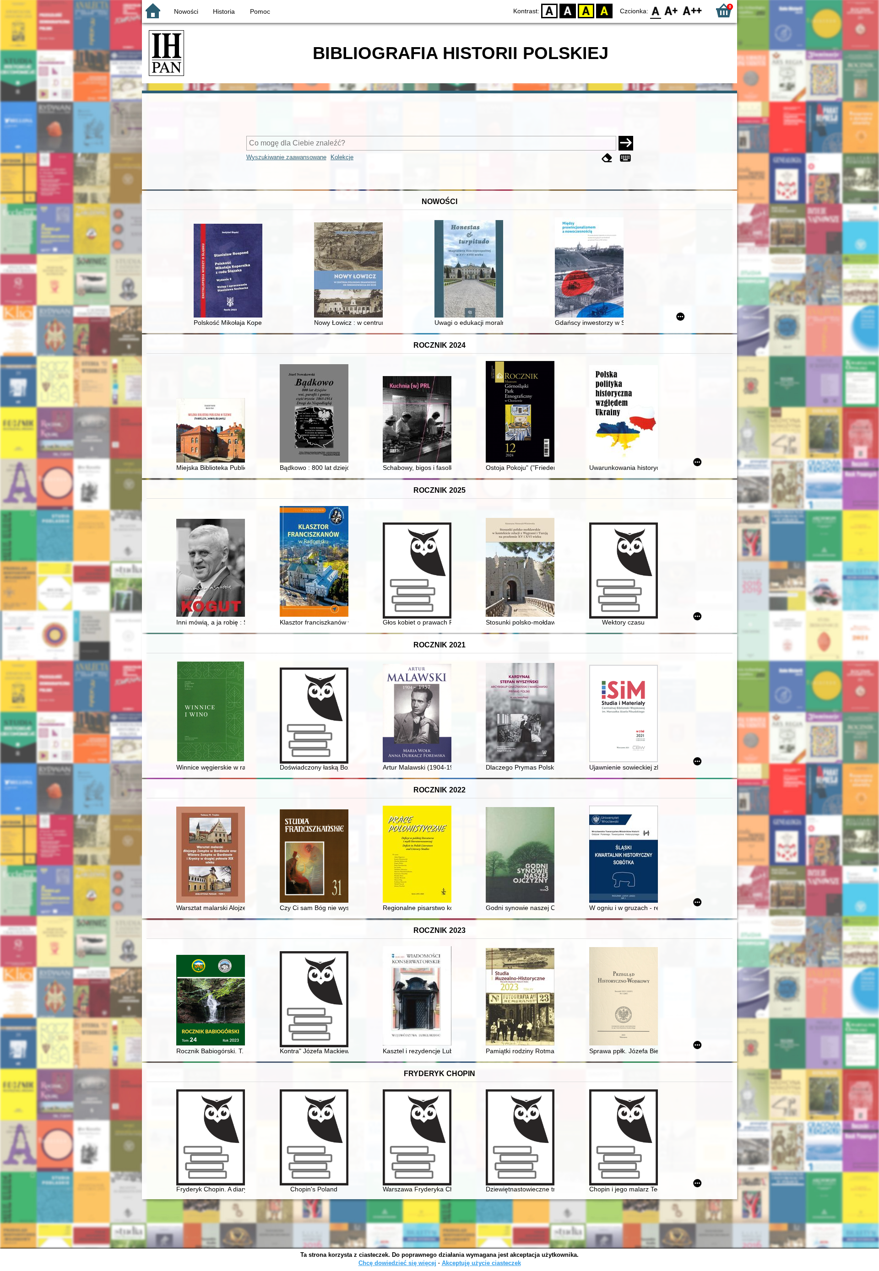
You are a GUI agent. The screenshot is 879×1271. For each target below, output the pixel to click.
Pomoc (260, 11)
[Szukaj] (626, 143)
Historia (224, 11)
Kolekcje (342, 157)
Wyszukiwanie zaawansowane (286, 157)
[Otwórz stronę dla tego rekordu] (230, 271)
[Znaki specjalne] (625, 158)
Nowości (186, 11)
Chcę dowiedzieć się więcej (397, 1263)
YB (586, 10)
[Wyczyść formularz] (607, 158)
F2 (692, 10)
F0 (655, 10)
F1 (671, 10)
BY (604, 10)
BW (568, 10)
